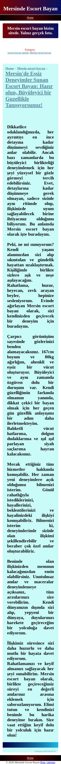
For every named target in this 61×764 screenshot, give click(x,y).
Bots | (43, 762)
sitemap (51, 762)
